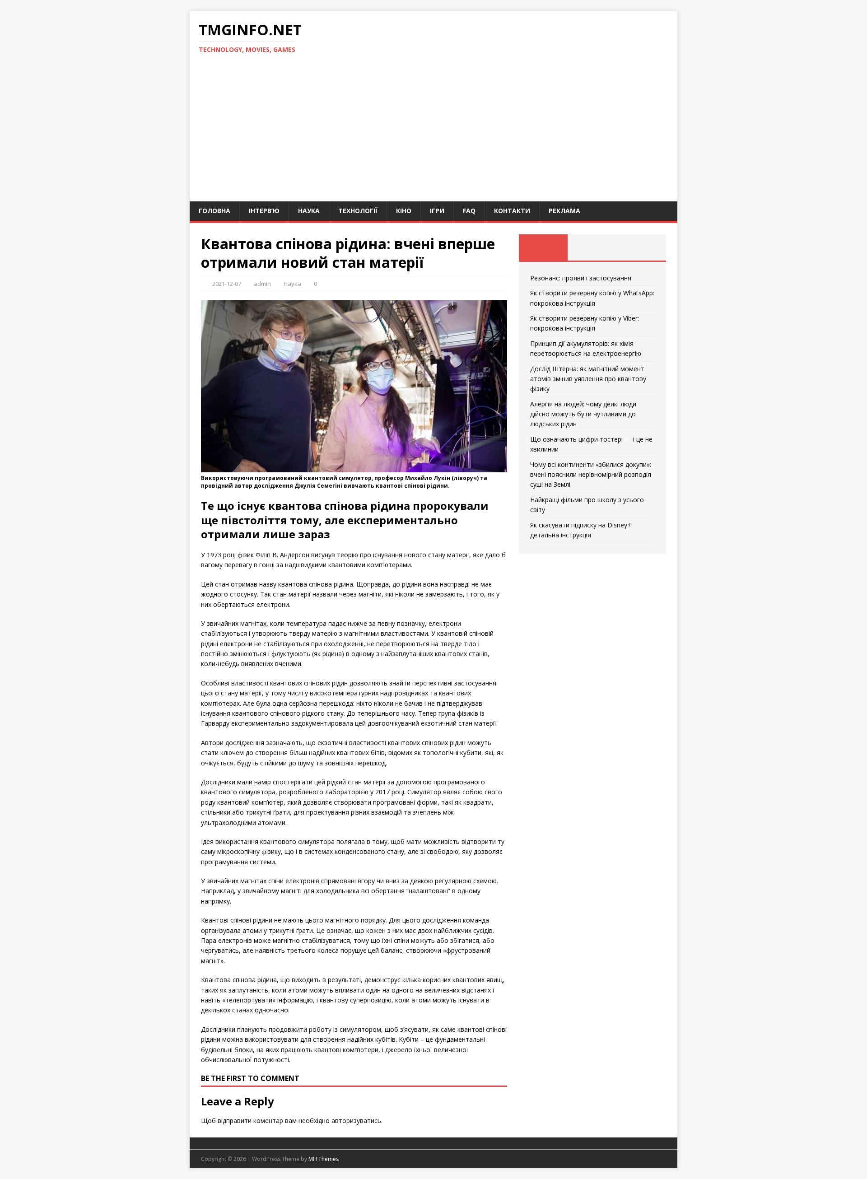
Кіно (403, 210)
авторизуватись (356, 1120)
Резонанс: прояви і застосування (580, 278)
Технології (358, 210)
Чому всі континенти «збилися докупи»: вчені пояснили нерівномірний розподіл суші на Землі (590, 474)
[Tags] (592, 247)
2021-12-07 (226, 284)
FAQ (469, 210)
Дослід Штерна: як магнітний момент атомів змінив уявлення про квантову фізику (588, 378)
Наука (309, 210)
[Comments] (641, 247)
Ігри (437, 210)
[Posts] (543, 247)
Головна (214, 210)
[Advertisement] (433, 133)
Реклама (564, 210)
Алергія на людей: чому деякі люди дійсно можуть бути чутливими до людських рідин (583, 414)
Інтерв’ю (264, 210)
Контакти (512, 210)
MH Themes (323, 1159)
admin (262, 284)
